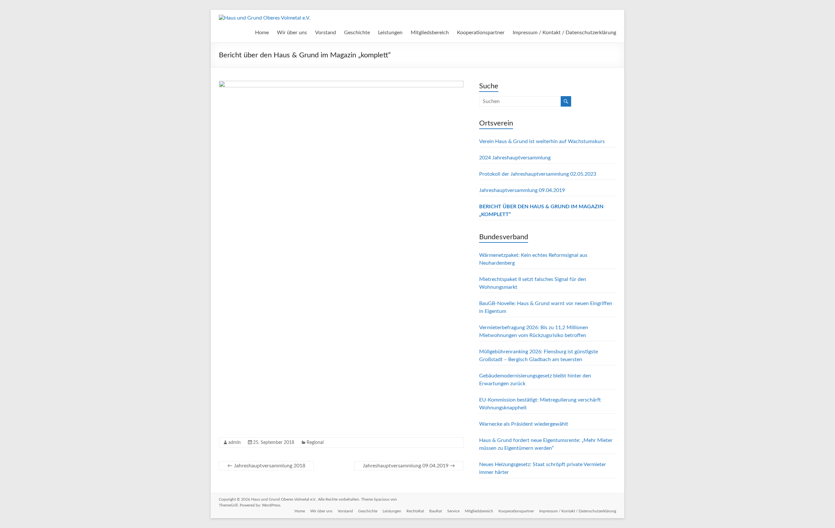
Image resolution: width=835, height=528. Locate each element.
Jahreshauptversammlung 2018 (266, 465)
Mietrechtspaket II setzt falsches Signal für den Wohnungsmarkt (532, 283)
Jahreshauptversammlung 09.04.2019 (409, 465)
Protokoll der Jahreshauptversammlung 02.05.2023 (537, 174)
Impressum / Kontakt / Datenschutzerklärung (564, 32)
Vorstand (325, 32)
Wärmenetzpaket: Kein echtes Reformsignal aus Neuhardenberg (533, 259)
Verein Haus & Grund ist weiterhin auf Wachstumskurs (542, 141)
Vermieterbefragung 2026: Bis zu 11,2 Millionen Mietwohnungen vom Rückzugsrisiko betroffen (533, 331)
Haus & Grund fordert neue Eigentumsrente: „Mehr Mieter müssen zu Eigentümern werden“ (546, 444)
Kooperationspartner (481, 32)
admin (234, 442)
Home (262, 32)
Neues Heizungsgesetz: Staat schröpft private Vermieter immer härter (542, 468)
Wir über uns (292, 32)
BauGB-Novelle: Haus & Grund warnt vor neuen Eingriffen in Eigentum (545, 307)
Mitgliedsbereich (430, 32)
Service (453, 511)
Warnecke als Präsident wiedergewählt (523, 424)
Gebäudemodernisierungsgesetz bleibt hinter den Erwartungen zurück (535, 379)
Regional (315, 442)
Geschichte (357, 32)
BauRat (435, 511)
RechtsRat (415, 511)
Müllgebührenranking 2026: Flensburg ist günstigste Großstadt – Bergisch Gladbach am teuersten (538, 355)
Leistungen (390, 32)
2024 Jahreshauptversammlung (515, 157)
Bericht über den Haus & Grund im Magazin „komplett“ (541, 210)
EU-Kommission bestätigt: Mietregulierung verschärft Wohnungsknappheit (540, 403)
